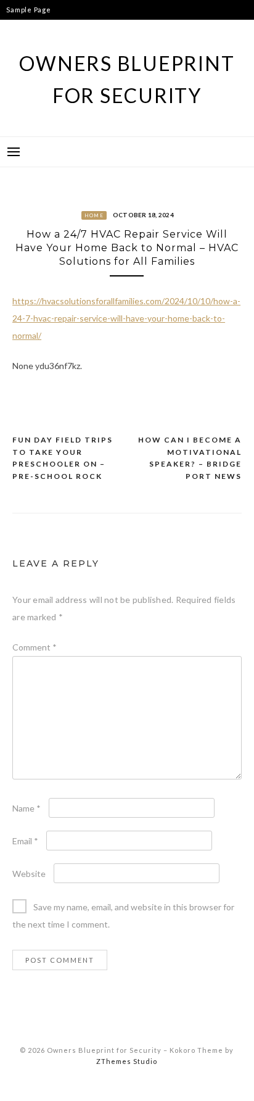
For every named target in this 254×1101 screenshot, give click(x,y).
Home (94, 215)
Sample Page (28, 10)
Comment (34, 647)
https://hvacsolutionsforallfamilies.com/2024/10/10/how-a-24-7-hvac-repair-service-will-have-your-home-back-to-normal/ (126, 318)
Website (29, 873)
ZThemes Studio (126, 1061)
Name (26, 808)
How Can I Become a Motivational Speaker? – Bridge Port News (190, 458)
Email (25, 841)
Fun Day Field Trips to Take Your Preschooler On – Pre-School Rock (62, 458)
